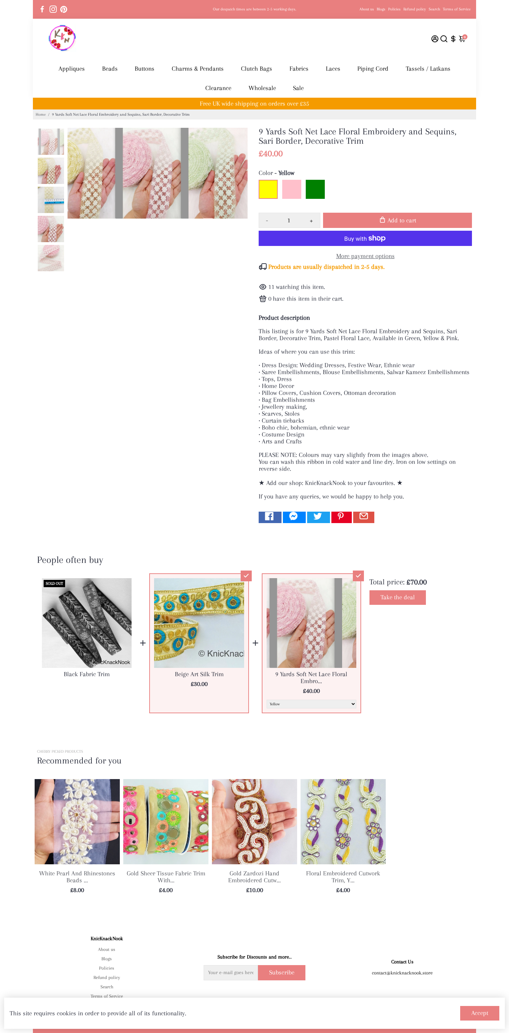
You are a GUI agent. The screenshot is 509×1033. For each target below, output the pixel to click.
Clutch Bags (256, 68)
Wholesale (262, 88)
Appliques (72, 68)
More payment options (365, 256)
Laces (333, 68)
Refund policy (414, 9)
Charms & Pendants (198, 68)
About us (366, 9)
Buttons (144, 68)
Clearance (218, 88)
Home (41, 114)
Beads (110, 68)
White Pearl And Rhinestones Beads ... (77, 877)
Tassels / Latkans (428, 68)
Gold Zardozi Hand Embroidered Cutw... (254, 877)
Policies (394, 9)
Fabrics (299, 68)
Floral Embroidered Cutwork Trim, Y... (343, 877)
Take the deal (398, 597)
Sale (298, 88)
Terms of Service (457, 9)
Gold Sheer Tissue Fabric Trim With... (166, 877)
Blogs (381, 9)
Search (434, 9)
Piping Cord (373, 68)
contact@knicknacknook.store (402, 972)
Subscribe (281, 972)
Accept (479, 1012)
